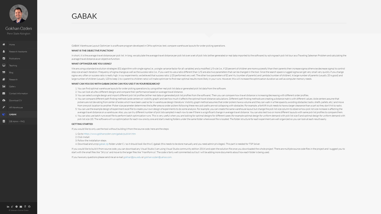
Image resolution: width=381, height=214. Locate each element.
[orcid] (16, 206)
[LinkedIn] (8, 206)
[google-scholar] (25, 206)
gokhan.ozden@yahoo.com (158, 157)
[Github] (29, 206)
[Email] (21, 206)
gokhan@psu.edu (132, 157)
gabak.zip (104, 143)
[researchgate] (12, 206)
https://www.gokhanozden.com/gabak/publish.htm (110, 133)
